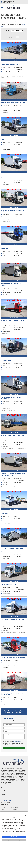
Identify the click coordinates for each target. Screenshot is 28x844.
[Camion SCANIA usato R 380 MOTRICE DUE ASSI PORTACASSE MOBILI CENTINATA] (14, 680)
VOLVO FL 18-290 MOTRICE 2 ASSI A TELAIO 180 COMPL (12, 211)
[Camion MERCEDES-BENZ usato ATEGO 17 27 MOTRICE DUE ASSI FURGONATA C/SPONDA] (14, 461)
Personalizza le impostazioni (14, 840)
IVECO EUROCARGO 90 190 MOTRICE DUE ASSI (12, 174)
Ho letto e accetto (13, 741)
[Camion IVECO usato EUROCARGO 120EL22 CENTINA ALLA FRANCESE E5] (14, 271)
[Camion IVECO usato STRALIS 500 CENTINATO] (14, 571)
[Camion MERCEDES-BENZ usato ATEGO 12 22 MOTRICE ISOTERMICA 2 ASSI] (14, 346)
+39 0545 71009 (7, 2)
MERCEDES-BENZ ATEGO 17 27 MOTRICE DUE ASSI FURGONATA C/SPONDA (13, 474)
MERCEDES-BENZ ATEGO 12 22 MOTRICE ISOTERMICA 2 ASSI (11, 359)
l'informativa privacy (17, 741)
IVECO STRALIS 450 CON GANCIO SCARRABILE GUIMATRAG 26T (12, 512)
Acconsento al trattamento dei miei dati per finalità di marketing (14, 744)
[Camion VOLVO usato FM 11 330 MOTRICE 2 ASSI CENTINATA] (14, 536)
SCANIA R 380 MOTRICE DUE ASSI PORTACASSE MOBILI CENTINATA (12, 693)
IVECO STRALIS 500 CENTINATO (9, 584)
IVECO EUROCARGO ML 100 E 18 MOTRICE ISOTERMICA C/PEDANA (11, 398)
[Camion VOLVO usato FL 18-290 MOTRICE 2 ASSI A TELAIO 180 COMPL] (14, 197)
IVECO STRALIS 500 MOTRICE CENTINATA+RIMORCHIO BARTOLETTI (10, 63)
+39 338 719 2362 (14, 807)
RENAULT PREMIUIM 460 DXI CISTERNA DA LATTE (13, 102)
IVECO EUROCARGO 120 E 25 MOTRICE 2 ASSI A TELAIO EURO (12, 247)
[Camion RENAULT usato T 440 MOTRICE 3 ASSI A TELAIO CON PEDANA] (14, 125)
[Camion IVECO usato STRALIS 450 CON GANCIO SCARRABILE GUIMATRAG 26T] (14, 499)
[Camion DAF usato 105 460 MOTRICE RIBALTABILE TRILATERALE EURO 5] (14, 606)
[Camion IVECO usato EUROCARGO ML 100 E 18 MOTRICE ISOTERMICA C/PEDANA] (14, 384)
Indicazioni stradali (5, 811)
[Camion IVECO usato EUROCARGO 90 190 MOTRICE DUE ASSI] (14, 162)
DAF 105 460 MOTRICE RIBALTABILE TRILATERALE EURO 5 (13, 620)
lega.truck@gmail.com (8, 1)
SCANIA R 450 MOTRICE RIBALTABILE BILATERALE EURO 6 (13, 436)
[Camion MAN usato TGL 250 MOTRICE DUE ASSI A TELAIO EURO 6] (14, 645)
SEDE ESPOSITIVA (7, 800)
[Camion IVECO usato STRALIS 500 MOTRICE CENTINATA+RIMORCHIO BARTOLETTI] (14, 50)
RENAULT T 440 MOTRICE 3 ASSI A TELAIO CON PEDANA (12, 139)
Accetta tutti (14, 836)
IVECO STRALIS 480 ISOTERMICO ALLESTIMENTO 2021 (13, 321)
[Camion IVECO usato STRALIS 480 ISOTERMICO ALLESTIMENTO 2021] (14, 308)
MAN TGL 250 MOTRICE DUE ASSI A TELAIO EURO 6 (13, 657)
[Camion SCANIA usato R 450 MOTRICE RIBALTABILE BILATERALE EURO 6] (14, 422)
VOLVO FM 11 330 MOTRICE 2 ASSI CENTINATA (12, 548)
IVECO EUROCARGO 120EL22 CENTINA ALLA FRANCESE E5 (11, 284)
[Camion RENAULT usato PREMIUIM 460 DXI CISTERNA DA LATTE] (14, 90)
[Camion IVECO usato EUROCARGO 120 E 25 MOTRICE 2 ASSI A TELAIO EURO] (14, 234)
